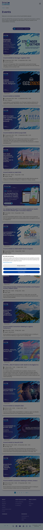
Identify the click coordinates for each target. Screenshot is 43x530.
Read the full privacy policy (7, 262)
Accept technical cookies (21, 268)
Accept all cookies (21, 272)
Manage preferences (21, 265)
